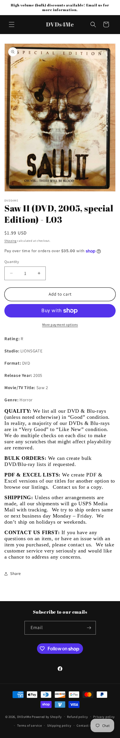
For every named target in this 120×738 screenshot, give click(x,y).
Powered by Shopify (47, 716)
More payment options (60, 324)
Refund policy (77, 717)
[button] (11, 24)
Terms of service (29, 725)
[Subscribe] (89, 628)
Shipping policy (59, 725)
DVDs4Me (24, 716)
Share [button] (15, 573)
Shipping (10, 241)
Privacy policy (104, 717)
